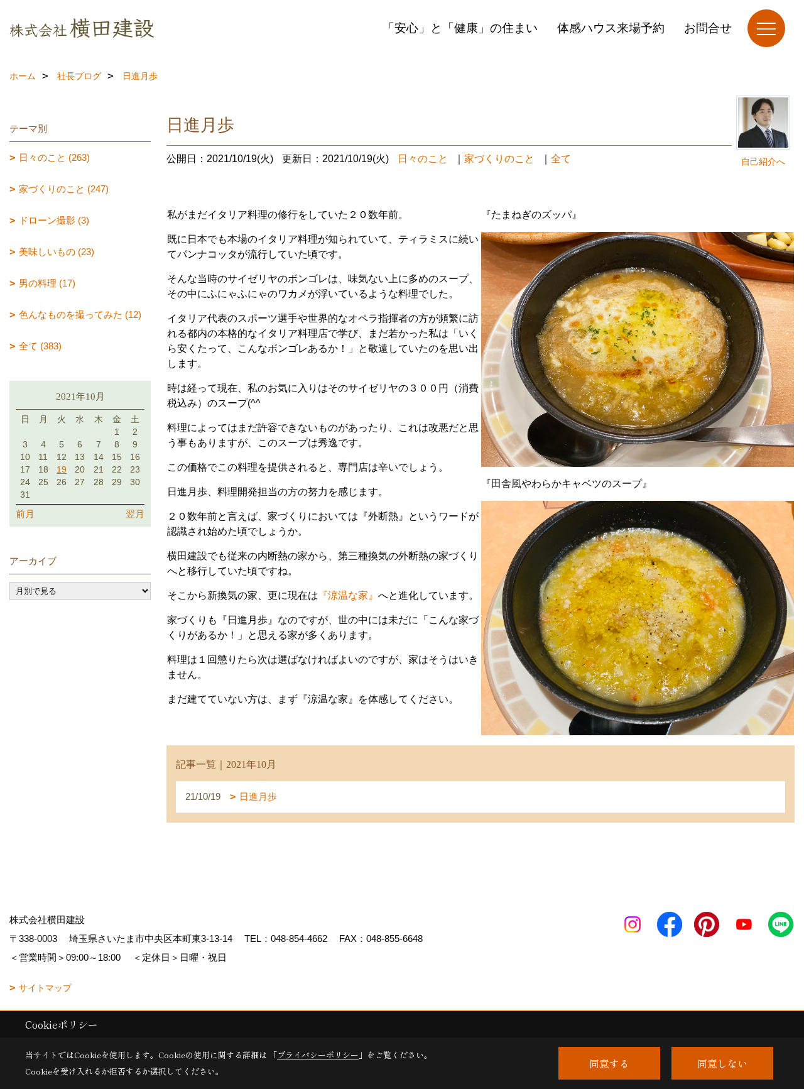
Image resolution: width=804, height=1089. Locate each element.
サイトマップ (45, 988)
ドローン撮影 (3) (54, 220)
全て (561, 158)
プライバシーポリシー (318, 1055)
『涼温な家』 (348, 595)
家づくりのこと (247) (64, 188)
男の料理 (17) (47, 283)
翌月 (135, 513)
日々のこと (423, 158)
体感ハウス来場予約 (611, 28)
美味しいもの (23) (56, 251)
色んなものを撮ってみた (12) (80, 314)
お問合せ (708, 28)
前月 (25, 513)
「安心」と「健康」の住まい (460, 28)
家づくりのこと (499, 158)
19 (62, 469)
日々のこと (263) (54, 157)
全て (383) (40, 346)
